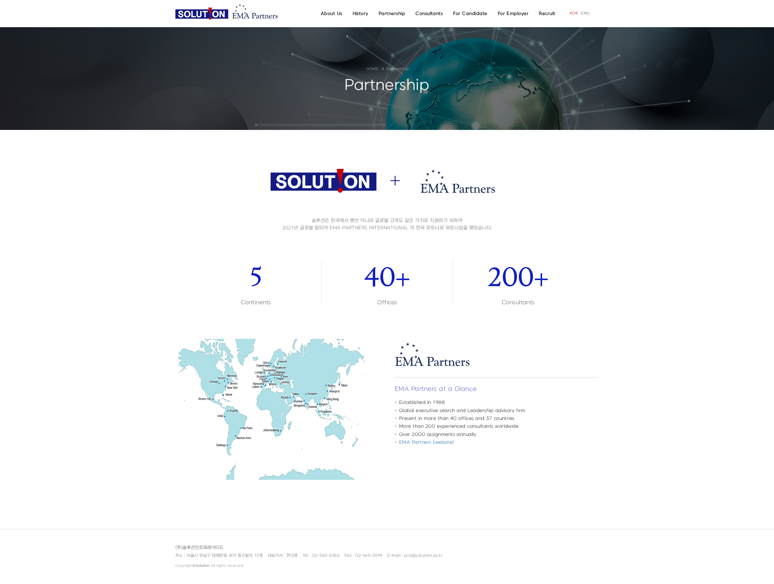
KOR (574, 13)
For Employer (513, 13)
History (360, 13)
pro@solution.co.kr (423, 555)
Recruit (547, 13)
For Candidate (470, 13)
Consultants (429, 13)
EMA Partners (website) (426, 442)
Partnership (392, 13)
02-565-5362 (326, 555)
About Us (331, 13)
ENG (585, 13)
